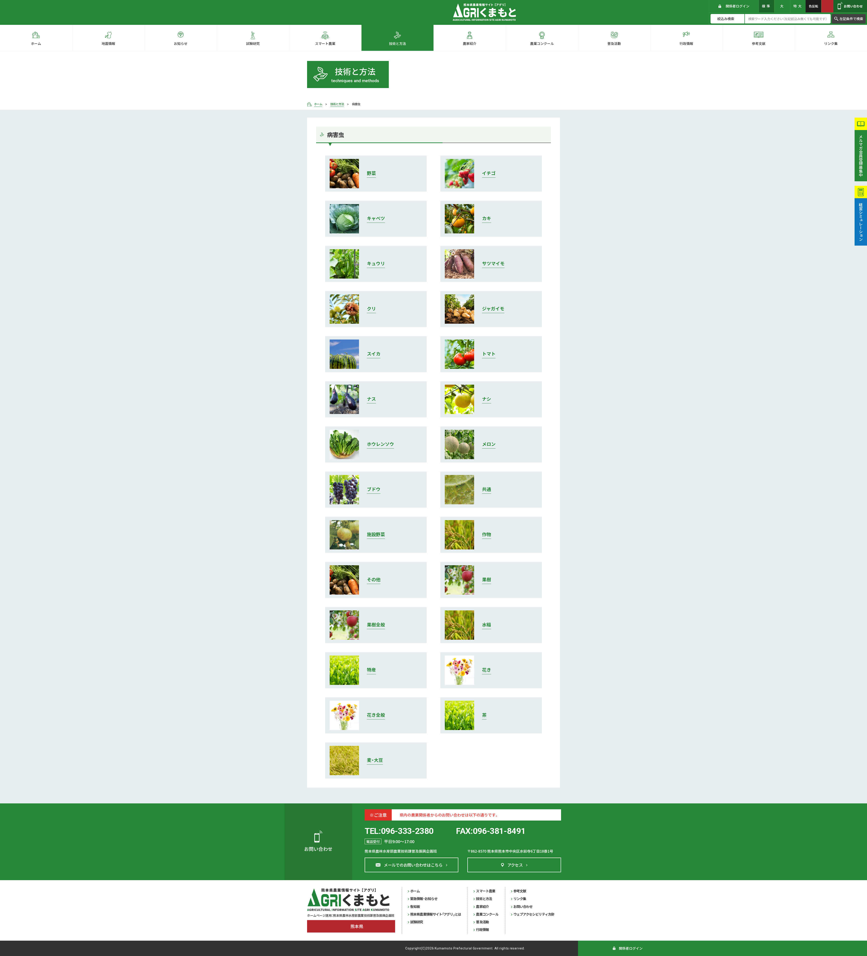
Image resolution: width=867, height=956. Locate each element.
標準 (766, 6)
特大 (798, 6)
